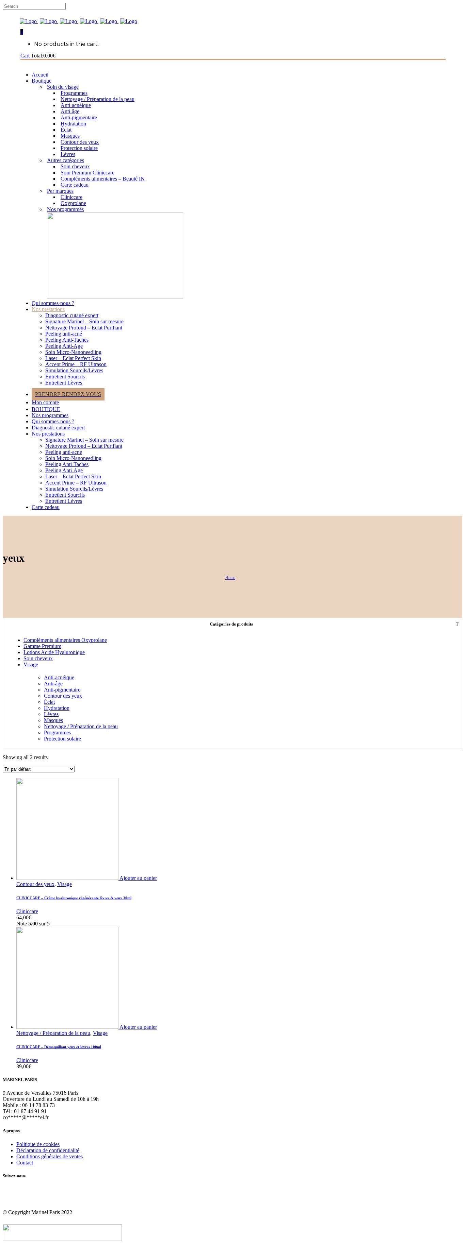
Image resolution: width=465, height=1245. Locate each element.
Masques (53, 720)
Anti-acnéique (59, 677)
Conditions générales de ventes (49, 1156)
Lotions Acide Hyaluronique (54, 652)
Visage (30, 664)
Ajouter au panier (138, 878)
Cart (25, 55)
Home (230, 577)
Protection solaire (62, 738)
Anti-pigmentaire (62, 690)
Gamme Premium (42, 646)
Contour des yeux (63, 696)
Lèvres (51, 714)
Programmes (57, 732)
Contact (24, 1162)
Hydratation (56, 708)
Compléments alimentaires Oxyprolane (65, 640)
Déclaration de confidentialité (47, 1150)
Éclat (49, 702)
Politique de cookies (38, 1144)
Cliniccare (27, 911)
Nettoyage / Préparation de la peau (81, 726)
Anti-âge (53, 683)
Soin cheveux (38, 658)
